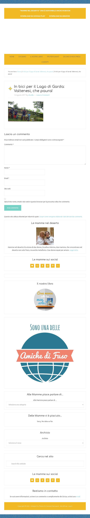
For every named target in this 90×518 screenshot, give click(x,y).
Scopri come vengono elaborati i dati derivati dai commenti (60, 217)
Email (6, 178)
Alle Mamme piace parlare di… (45, 400)
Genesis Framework (52, 506)
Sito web (7, 189)
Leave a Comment (42, 95)
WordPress (63, 506)
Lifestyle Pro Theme (37, 506)
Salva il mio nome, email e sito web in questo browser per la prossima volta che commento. (37, 202)
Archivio (45, 438)
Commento (9, 144)
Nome (7, 168)
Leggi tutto (74, 250)
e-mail (78, 496)
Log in (70, 506)
